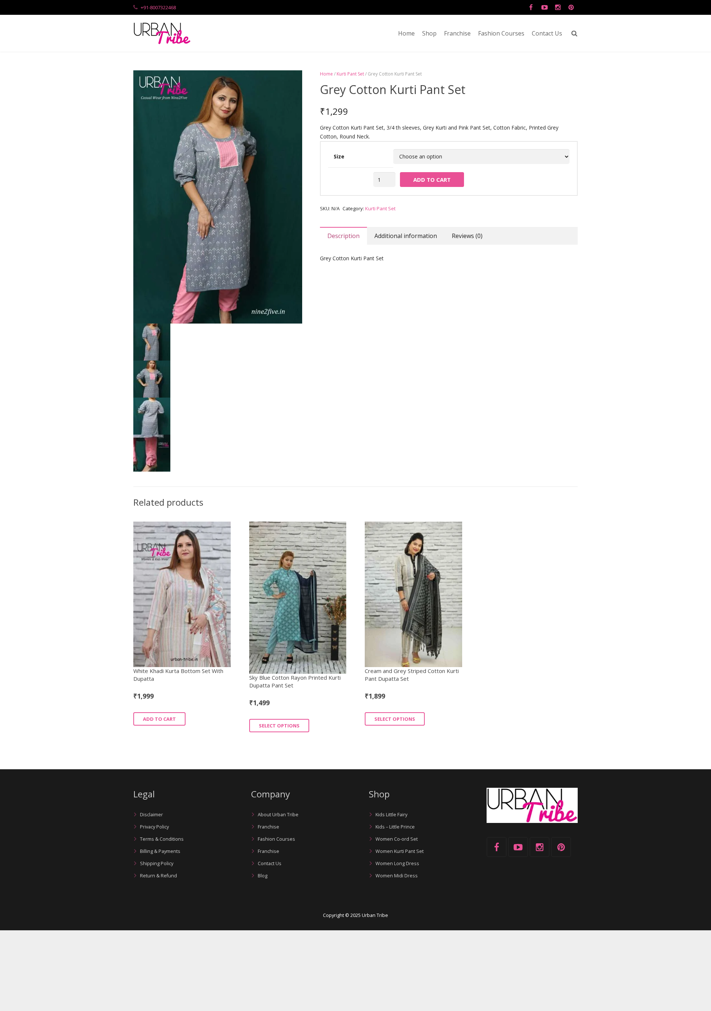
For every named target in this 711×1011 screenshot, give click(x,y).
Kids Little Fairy (391, 814)
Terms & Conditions (162, 839)
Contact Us (269, 863)
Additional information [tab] (405, 236)
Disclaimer (151, 814)
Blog (262, 876)
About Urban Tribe (278, 814)
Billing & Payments (160, 851)
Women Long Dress (397, 863)
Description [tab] (343, 236)
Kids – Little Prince (395, 827)
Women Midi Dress (396, 876)
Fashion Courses (276, 839)
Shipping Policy (156, 863)
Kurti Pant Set (350, 74)
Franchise (268, 827)
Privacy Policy (154, 827)
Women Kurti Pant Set (399, 851)
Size (339, 156)
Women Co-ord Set (396, 839)
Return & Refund (158, 876)
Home (326, 74)
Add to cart (432, 179)
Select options (279, 725)
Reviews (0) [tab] (467, 236)
